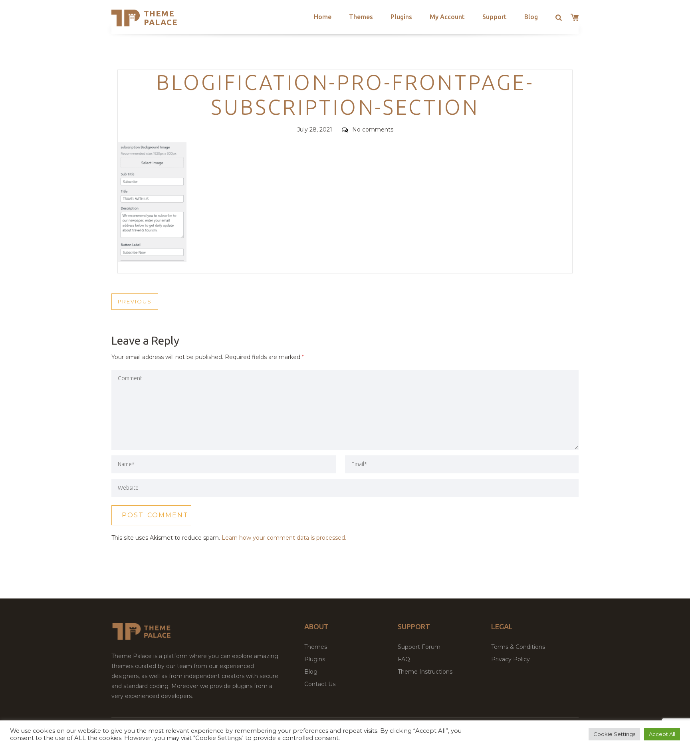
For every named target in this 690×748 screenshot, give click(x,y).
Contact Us (319, 684)
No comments (372, 129)
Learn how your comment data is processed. (284, 537)
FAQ (404, 659)
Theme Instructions (425, 671)
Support (494, 16)
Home (322, 16)
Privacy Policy (510, 659)
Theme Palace (161, 18)
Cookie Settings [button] (614, 734)
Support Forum (419, 646)
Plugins (401, 16)
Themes (361, 16)
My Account (447, 16)
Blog (531, 16)
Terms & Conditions (518, 646)
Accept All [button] (662, 734)
